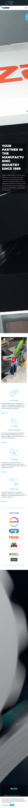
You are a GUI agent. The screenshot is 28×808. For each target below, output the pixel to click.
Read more (4, 413)
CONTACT (26, 17)
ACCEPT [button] (11, 805)
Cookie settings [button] (5, 805)
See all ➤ (14, 559)
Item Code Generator (8, 4)
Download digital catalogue (9, 2)
